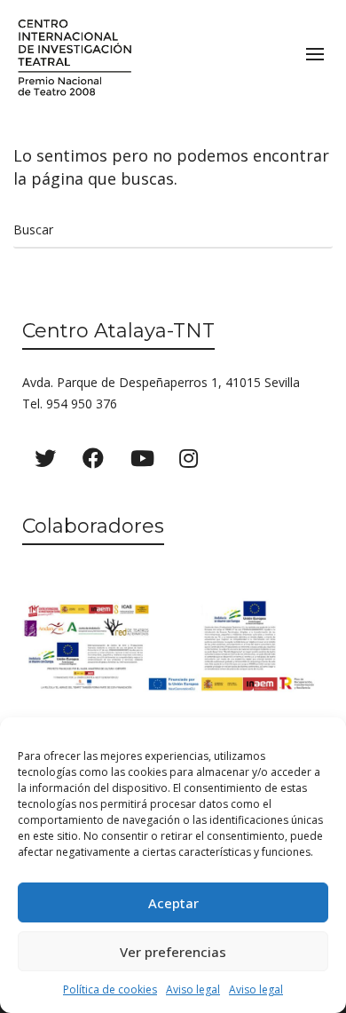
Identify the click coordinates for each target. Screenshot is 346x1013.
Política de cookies (110, 989)
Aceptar (173, 903)
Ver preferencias (173, 952)
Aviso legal (193, 989)
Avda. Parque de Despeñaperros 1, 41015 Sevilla (161, 382)
